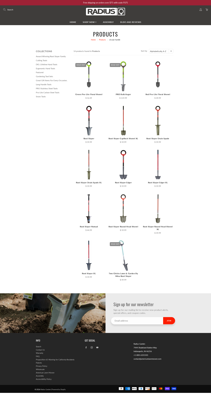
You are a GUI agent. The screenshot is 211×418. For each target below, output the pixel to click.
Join (169, 321)
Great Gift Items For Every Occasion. (51, 80)
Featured (39, 72)
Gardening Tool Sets (44, 76)
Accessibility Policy (44, 379)
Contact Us (40, 350)
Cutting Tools (41, 60)
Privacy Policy (41, 366)
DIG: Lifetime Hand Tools (46, 64)
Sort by (144, 51)
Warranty (39, 353)
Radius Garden (46, 389)
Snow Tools (41, 96)
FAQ (37, 356)
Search (38, 347)
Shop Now (89, 22)
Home (73, 22)
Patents (39, 363)
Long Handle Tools (43, 84)
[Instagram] (92, 347)
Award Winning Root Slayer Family (51, 56)
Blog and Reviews (130, 22)
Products (102, 40)
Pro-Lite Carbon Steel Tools (47, 92)
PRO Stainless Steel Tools (47, 88)
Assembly (108, 22)
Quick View (89, 76)
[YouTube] (97, 347)
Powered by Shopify (59, 389)
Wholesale (40, 369)
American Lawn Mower (45, 373)
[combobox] (161, 51)
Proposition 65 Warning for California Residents (55, 360)
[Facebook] (86, 347)
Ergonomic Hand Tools (45, 68)
